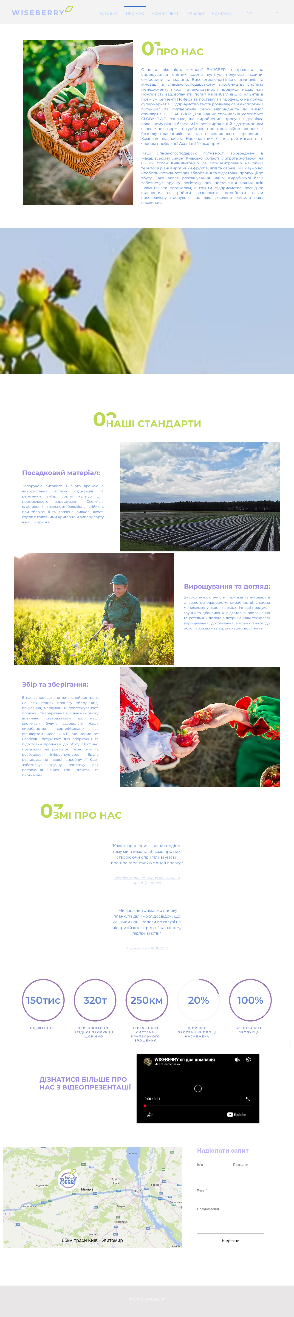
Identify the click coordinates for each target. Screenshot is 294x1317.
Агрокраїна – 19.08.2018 (147, 948)
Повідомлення (208, 1209)
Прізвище (240, 1164)
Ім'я (200, 1164)
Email (201, 1190)
